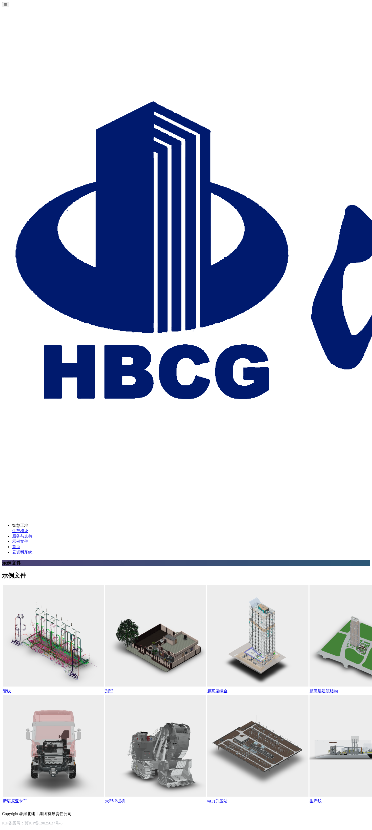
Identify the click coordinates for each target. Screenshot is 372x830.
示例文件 (20, 541)
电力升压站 (217, 801)
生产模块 (20, 531)
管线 (7, 691)
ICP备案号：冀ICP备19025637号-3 (32, 823)
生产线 (315, 801)
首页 (16, 547)
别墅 (109, 691)
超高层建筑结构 (323, 691)
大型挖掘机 (115, 801)
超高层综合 (217, 691)
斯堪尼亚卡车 (15, 801)
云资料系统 (22, 552)
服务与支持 (22, 536)
